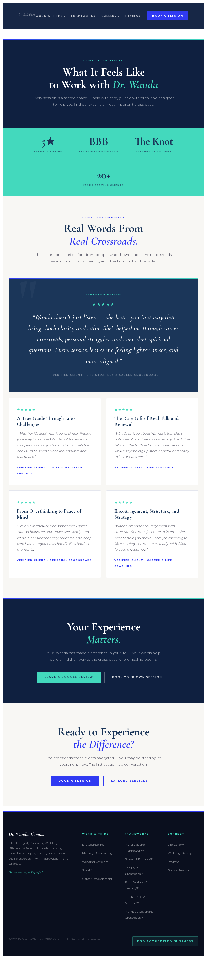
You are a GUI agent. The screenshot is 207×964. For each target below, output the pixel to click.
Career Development (97, 879)
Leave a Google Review (69, 677)
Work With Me (49, 16)
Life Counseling (93, 844)
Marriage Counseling (97, 853)
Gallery (109, 16)
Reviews (133, 15)
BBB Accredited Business (165, 941)
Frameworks (83, 15)
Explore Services (129, 780)
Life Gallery (176, 844)
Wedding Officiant (95, 862)
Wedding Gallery (180, 853)
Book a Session (167, 15)
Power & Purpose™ (139, 859)
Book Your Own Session (137, 677)
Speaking (89, 870)
